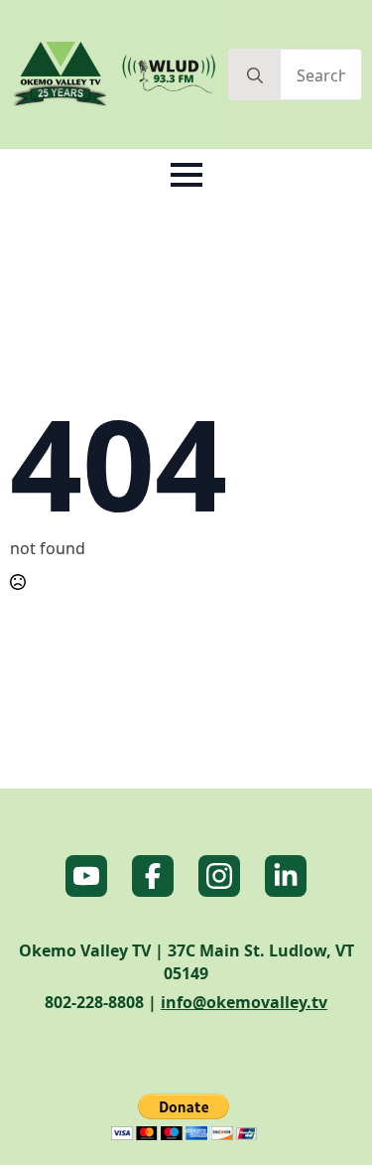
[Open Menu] (186, 175)
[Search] (255, 75)
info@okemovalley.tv (244, 1002)
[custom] (86, 876)
